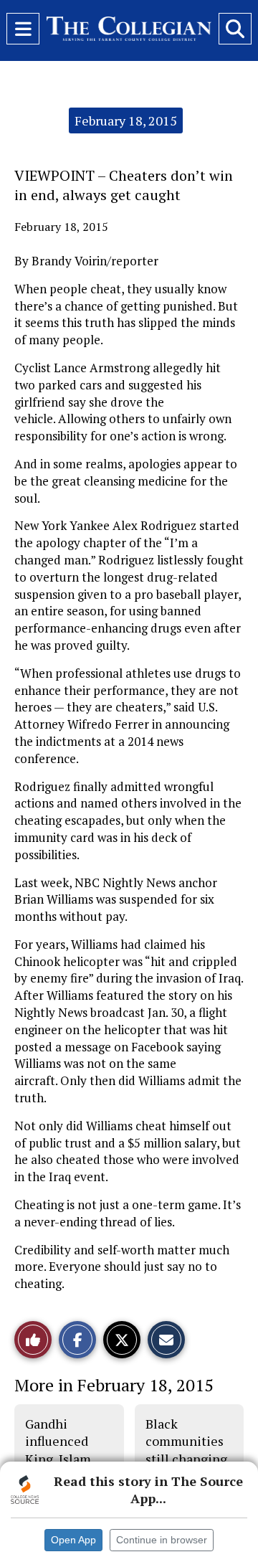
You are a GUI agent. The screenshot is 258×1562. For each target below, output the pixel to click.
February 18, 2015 (126, 120)
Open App (73, 1540)
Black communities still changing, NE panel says (187, 1450)
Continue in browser (161, 1540)
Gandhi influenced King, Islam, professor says (66, 1450)
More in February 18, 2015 (114, 1384)
